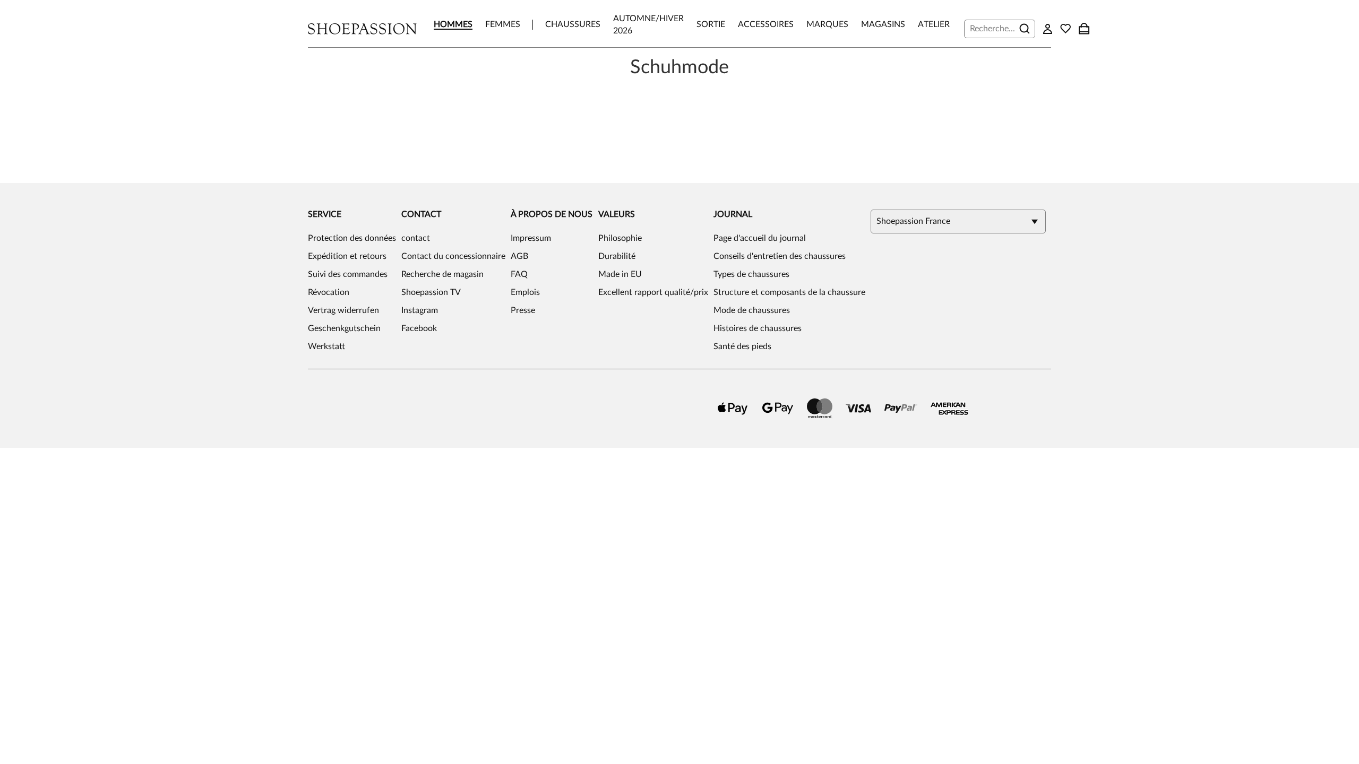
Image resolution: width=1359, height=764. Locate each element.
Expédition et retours (347, 256)
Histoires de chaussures (757, 328)
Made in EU (620, 274)
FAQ (519, 274)
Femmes (502, 24)
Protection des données (352, 238)
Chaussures (572, 24)
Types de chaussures (751, 274)
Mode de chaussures (751, 310)
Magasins (883, 24)
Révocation (328, 292)
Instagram (419, 310)
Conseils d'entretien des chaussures (779, 256)
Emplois (525, 292)
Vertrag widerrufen (343, 310)
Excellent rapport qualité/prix (653, 292)
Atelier (934, 24)
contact (415, 238)
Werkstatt (326, 346)
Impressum (531, 238)
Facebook (419, 328)
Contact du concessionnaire (453, 256)
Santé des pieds (742, 346)
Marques (827, 24)
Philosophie (620, 238)
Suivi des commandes (348, 274)
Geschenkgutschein (344, 328)
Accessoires (766, 24)
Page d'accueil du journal (759, 238)
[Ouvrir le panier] (1084, 28)
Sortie (710, 24)
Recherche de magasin (442, 274)
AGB (519, 256)
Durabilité (616, 256)
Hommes (453, 24)
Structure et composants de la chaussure (789, 292)
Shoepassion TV (431, 292)
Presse (523, 310)
